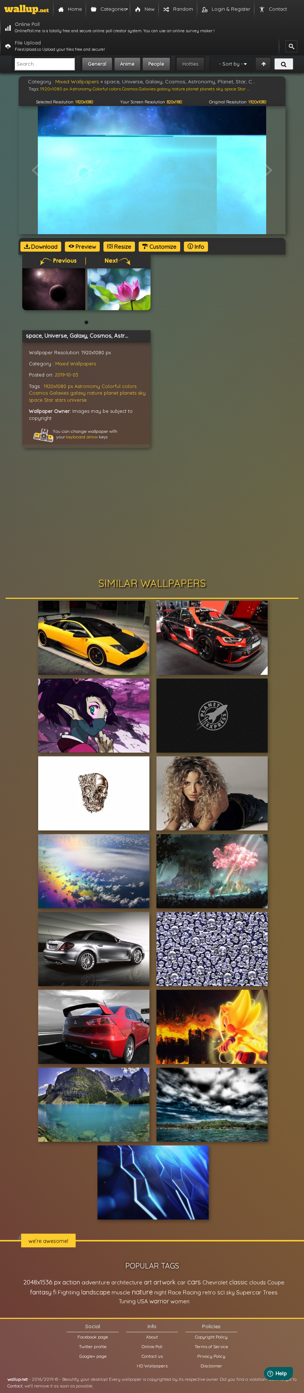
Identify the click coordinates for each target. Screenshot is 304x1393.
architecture (126, 1282)
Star (48, 400)
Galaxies (59, 393)
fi (54, 1292)
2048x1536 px (42, 1282)
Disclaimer (211, 1366)
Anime (127, 64)
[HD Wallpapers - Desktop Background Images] (26, 9)
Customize (162, 246)
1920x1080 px (58, 386)
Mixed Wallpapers (75, 364)
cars (194, 1282)
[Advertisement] (152, 515)
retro (209, 1292)
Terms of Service (211, 1346)
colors (129, 386)
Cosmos (38, 393)
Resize (122, 246)
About (152, 1337)
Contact (15, 1386)
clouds (257, 1282)
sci (221, 1292)
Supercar (248, 1292)
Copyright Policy (211, 1337)
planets (128, 393)
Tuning (127, 1301)
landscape (95, 1292)
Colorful (111, 386)
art (148, 1282)
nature (94, 393)
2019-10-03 (66, 375)
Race (174, 1292)
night (160, 1292)
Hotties (190, 64)
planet (111, 393)
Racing (192, 1292)
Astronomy (87, 386)
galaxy (78, 393)
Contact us (152, 1356)
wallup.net (17, 1379)
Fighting (69, 1292)
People (156, 64)
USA (142, 1301)
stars (60, 400)
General (97, 64)
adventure (96, 1282)
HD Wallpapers (152, 1366)
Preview (85, 246)
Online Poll (152, 1346)
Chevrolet (215, 1282)
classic (238, 1282)
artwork (164, 1282)
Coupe (275, 1282)
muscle (121, 1292)
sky (142, 393)
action (71, 1282)
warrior (159, 1301)
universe (77, 400)
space (36, 400)
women (180, 1301)
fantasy (41, 1292)
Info (198, 246)
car (181, 1282)
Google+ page (92, 1356)
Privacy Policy (211, 1356)
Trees (270, 1292)
